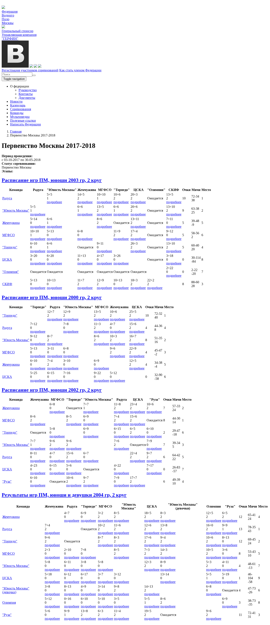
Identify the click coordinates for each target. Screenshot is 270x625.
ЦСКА (7, 259)
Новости (16, 101)
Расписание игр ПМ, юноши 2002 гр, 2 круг (52, 390)
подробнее (54, 202)
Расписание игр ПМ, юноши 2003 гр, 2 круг (52, 180)
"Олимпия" (10, 272)
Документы (27, 97)
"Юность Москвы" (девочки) (15, 590)
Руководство (28, 90)
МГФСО (8, 235)
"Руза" (7, 481)
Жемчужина (11, 223)
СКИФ (7, 284)
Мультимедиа (20, 116)
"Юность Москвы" (15, 210)
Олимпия (9, 602)
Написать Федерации (25, 124)
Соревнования (20, 109)
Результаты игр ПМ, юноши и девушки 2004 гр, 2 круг (64, 495)
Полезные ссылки (23, 120)
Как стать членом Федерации (80, 70)
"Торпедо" (9, 247)
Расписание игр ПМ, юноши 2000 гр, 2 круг (52, 297)
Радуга (7, 198)
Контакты (26, 94)
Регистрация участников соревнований (30, 70)
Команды (16, 113)
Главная (16, 131)
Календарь (17, 105)
